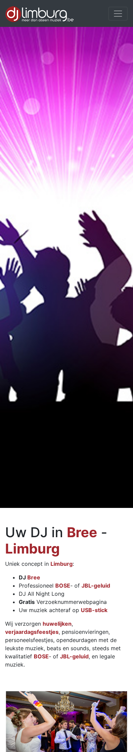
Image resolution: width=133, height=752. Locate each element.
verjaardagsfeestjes (32, 631)
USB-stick (94, 610)
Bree (82, 532)
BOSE (62, 585)
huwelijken (57, 623)
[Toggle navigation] (118, 13)
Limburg (32, 548)
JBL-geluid (96, 585)
